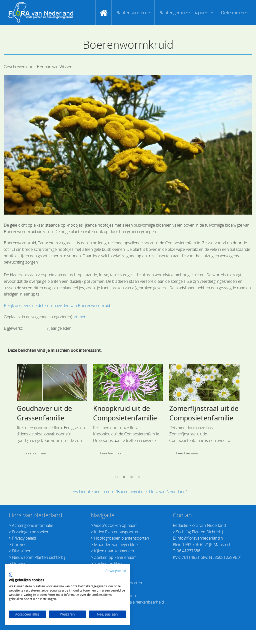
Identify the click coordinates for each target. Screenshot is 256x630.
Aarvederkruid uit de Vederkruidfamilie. (201, 413)
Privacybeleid (115, 570)
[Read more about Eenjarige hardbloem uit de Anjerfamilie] (128, 382)
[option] (52, 416)
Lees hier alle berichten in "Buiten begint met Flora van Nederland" (128, 491)
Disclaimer (21, 551)
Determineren (234, 12)
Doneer (19, 563)
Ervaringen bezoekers (31, 532)
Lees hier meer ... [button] (37, 462)
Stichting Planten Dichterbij (199, 532)
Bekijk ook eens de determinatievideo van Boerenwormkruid (57, 305)
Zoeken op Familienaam (115, 557)
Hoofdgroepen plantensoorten (121, 538)
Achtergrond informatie (32, 525)
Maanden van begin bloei (116, 544)
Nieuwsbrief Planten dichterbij (38, 557)
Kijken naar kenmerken (114, 551)
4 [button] (139, 476)
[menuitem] (104, 12)
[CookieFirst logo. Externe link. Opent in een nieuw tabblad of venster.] (10, 575)
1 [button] (116, 476)
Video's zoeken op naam (116, 525)
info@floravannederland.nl (200, 538)
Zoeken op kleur (108, 563)
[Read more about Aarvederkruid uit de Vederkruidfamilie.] (204, 382)
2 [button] (124, 476)
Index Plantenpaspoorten (117, 532)
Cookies (19, 544)
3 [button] (131, 476)
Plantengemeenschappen (183, 12)
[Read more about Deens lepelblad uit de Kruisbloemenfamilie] (52, 382)
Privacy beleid (24, 538)
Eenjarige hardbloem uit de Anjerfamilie (126, 413)
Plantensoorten (131, 12)
